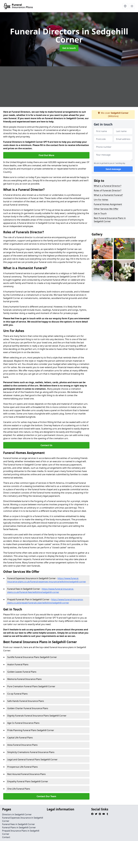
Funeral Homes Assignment (108, 204)
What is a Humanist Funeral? (108, 195)
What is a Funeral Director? (107, 185)
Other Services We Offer (106, 208)
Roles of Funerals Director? (107, 190)
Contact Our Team (46, 796)
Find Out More (46, 155)
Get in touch (69, 48)
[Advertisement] (69, 87)
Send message (113, 169)
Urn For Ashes (101, 199)
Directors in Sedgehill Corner (17, 814)
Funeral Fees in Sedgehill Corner (18, 824)
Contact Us (46, 445)
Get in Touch (100, 213)
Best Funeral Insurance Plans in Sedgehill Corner (110, 220)
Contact (6, 837)
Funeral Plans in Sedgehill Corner (19, 827)
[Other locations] (125, 6)
